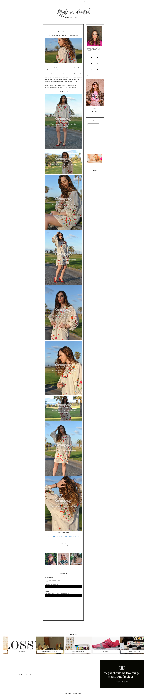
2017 (50, 35)
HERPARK (81, 693)
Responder (63, 586)
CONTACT (68, 1)
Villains (94, 112)
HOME (62, 1)
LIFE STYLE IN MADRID (94, 143)
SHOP (80, 1)
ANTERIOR (81, 625)
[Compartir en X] (62, 545)
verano (73, 35)
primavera (56, 35)
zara (77, 35)
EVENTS (94, 141)
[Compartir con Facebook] (59, 545)
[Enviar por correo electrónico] (67, 545)
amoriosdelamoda (49, 577)
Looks (53, 35)
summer (70, 35)
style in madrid (65, 35)
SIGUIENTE (46, 625)
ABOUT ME (74, 1)
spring (60, 35)
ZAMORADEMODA (94, 139)
